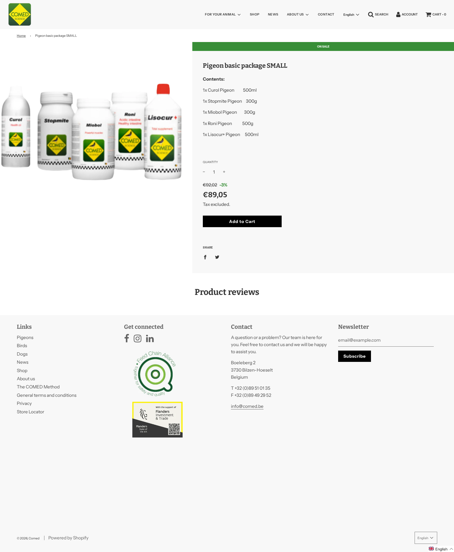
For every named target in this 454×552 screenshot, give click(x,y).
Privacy (24, 403)
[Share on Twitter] (217, 257)
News (273, 14)
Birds (22, 345)
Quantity (210, 162)
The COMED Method (38, 386)
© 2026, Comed (28, 538)
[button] (441, 549)
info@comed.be (247, 406)
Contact (326, 14)
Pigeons (25, 337)
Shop (255, 14)
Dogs (22, 354)
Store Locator (30, 411)
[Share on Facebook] (207, 257)
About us (26, 378)
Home (21, 36)
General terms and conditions (46, 395)
